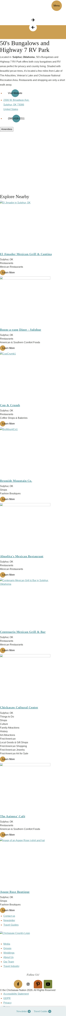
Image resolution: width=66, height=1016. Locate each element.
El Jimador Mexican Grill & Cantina (26, 254)
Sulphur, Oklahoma (23, 57)
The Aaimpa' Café (12, 816)
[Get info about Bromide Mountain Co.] (33, 453)
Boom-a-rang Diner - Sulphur (20, 329)
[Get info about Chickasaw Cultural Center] (33, 679)
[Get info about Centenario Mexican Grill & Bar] (33, 604)
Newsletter (21, 1011)
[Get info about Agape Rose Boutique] (33, 864)
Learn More (8, 272)
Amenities (6, 129)
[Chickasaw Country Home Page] (33, 936)
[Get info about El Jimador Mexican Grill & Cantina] (33, 226)
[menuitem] (23, 1011)
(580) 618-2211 (16, 118)
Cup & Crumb (10, 405)
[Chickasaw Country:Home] (13, 5)
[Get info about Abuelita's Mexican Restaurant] (33, 528)
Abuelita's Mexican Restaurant (21, 556)
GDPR (7, 998)
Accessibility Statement (16, 994)
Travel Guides (40, 1011)
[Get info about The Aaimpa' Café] (33, 788)
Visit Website (15, 93)
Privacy (7, 1002)
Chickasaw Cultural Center (19, 707)
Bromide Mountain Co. (16, 480)
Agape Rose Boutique (15, 891)
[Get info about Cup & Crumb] (33, 377)
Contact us (9, 916)
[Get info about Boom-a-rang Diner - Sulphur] (33, 301)
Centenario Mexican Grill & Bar (23, 631)
